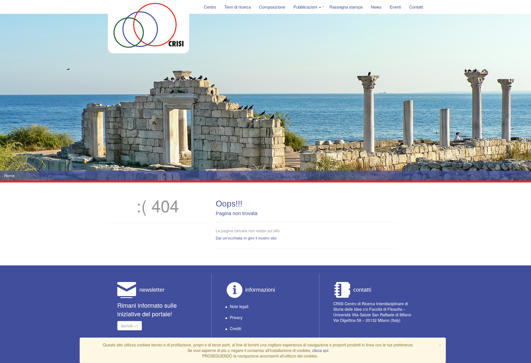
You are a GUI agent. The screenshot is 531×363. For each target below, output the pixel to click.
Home (9, 175)
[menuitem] (210, 7)
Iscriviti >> (129, 325)
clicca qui (320, 350)
